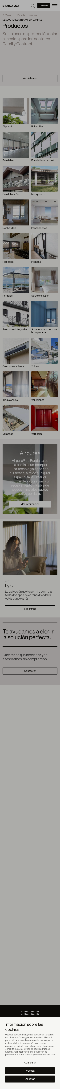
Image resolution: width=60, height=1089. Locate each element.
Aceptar (30, 1079)
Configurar (30, 1062)
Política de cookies (32, 1049)
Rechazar (30, 1071)
